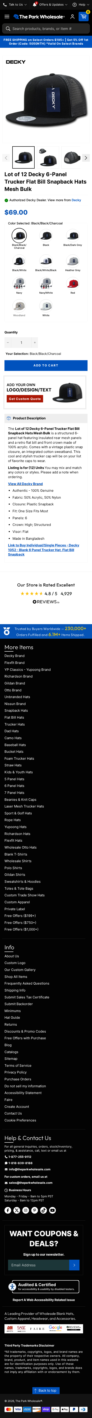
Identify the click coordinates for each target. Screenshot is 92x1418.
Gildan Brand (14, 683)
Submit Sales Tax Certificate (26, 997)
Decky (76, 200)
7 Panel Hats (14, 793)
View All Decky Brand (25, 484)
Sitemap (10, 1058)
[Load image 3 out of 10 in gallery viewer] (48, 157)
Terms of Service (17, 1065)
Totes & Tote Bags (18, 888)
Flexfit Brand (14, 663)
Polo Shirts (13, 868)
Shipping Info (14, 990)
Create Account (16, 1106)
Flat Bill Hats (14, 717)
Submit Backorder (18, 1004)
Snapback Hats (16, 710)
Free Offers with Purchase (25, 1038)
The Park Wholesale (27, 1401)
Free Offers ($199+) (20, 916)
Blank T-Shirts (15, 854)
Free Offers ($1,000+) (21, 929)
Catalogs (11, 1052)
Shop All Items (15, 977)
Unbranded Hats (17, 697)
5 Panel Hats (14, 779)
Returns (10, 1024)
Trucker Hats (14, 724)
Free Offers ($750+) (20, 922)
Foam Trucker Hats (19, 758)
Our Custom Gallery (20, 970)
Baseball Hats (15, 745)
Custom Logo (14, 963)
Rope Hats (12, 820)
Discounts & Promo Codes (25, 1031)
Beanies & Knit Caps (20, 799)
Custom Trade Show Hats (24, 895)
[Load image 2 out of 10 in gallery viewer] (23, 157)
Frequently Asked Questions (26, 983)
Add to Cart (46, 365)
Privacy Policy (15, 1072)
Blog (8, 1045)
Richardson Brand (18, 676)
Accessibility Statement (23, 1093)
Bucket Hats (13, 751)
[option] (23, 158)
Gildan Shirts (14, 874)
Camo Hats (13, 738)
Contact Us (13, 1113)
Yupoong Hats (15, 827)
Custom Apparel (17, 902)
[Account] (72, 16)
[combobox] (46, 28)
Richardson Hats (17, 834)
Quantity (11, 332)
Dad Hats (11, 731)
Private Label (14, 909)
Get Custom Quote (25, 399)
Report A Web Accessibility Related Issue (44, 1300)
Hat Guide (12, 1017)
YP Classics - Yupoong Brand (27, 669)
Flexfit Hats (13, 840)
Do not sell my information (25, 1086)
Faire (8, 1100)
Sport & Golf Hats (18, 813)
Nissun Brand (15, 704)
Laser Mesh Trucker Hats (24, 806)
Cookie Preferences (20, 1120)
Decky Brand (14, 656)
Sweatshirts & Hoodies (22, 881)
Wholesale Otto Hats (20, 847)
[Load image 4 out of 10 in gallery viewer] (72, 157)
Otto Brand (12, 690)
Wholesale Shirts (17, 861)
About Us (11, 956)
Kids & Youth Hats (18, 772)
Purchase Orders (17, 1079)
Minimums (12, 1011)
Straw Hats (13, 765)
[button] (46, 99)
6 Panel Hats (14, 786)
